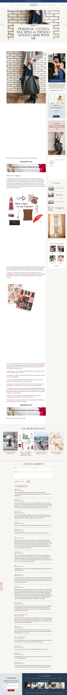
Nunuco (26, 381)
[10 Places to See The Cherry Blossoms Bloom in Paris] (51, 209)
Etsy (35, 379)
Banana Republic (33, 158)
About (55, 678)
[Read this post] (10, 441)
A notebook (9, 272)
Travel (28, 678)
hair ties (8, 389)
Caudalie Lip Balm (11, 371)
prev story (2, 25)
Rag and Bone (18, 158)
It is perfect (24, 183)
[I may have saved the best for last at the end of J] (54, 685)
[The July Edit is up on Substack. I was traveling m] (61, 685)
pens (35, 363)
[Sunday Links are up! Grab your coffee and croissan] (34, 685)
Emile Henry (52, 263)
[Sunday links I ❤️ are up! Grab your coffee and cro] (48, 685)
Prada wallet (23, 266)
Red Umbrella (10, 375)
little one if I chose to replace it (14, 392)
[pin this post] (56, 143)
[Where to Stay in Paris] (51, 202)
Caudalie (25, 385)
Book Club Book (12, 400)
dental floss (22, 389)
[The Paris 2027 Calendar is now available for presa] (41, 685)
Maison (38, 678)
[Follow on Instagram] (58, 90)
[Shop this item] (53, 251)
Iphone (8, 379)
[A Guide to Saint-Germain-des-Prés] (51, 195)
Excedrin (9, 395)
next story (64, 25)
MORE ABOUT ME (54, 90)
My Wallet (9, 266)
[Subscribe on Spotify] (62, 90)
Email (35, 467)
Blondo (10, 158)
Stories (33, 678)
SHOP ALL (57, 265)
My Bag (18, 175)
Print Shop (50, 678)
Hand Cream (10, 384)
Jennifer (27, 384)
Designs (30, 381)
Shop (57, 219)
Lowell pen (21, 366)
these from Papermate (37, 366)
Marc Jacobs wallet (10, 268)
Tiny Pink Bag (10, 388)
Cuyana (24, 158)
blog (40, 379)
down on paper (26, 272)
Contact (60, 678)
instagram (31, 379)
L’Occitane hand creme (39, 384)
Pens (8, 363)
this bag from (27, 180)
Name (15, 467)
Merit (53, 253)
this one (8, 401)
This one (8, 376)
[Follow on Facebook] (59, 90)
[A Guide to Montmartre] (51, 188)
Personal (33, 25)
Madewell (61, 263)
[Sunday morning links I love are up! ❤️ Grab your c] (28, 685)
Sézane (60, 253)
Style (42, 678)
